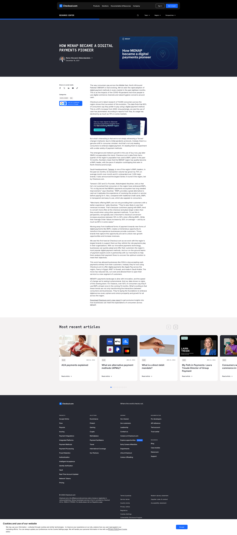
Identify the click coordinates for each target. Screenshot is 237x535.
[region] (118, 527)
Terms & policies (125, 495)
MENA (71, 98)
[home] (68, 5)
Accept (181, 527)
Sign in (160, 6)
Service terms (125, 499)
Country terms (125, 503)
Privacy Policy (113, 529)
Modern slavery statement (159, 495)
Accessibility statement (158, 503)
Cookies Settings (126, 514)
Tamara (111, 169)
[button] (96, 6)
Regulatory (124, 510)
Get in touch (172, 6)
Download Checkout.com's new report (105, 300)
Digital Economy (64, 98)
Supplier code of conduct (159, 499)
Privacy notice (125, 506)
